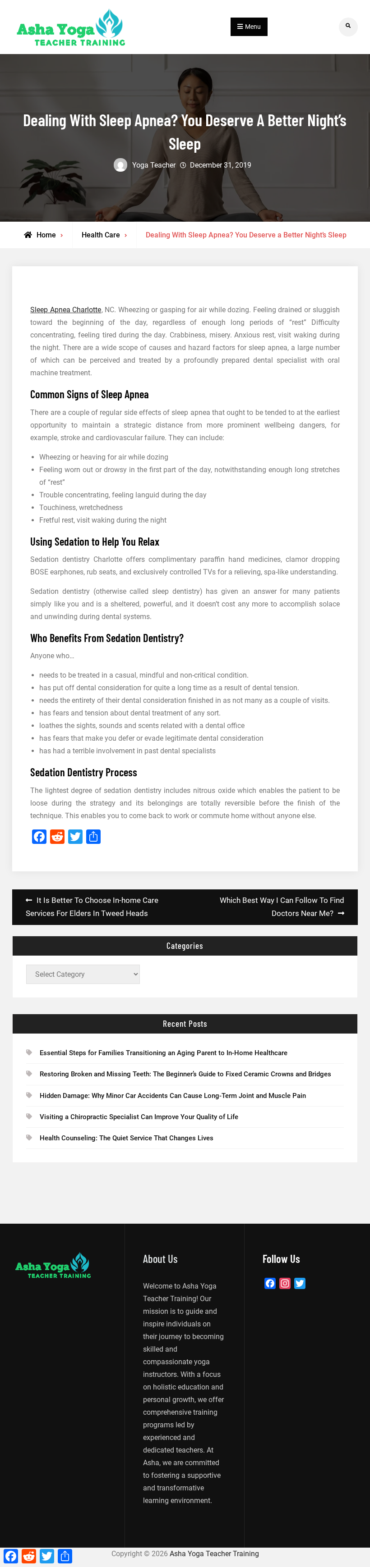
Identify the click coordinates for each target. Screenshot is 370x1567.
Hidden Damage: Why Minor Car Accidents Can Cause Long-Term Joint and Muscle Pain (173, 1096)
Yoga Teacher (154, 165)
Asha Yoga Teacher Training (214, 1553)
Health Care (101, 235)
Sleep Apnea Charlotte (65, 309)
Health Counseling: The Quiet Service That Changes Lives (126, 1138)
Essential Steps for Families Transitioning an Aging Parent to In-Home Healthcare (163, 1053)
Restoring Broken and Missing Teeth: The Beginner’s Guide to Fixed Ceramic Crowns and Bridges (185, 1074)
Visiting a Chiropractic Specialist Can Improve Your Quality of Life (139, 1117)
